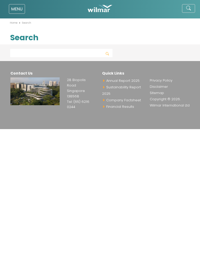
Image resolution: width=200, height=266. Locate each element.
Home (13, 23)
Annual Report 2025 (122, 80)
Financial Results (119, 106)
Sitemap (157, 92)
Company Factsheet (123, 100)
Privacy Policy (161, 80)
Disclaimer (159, 86)
